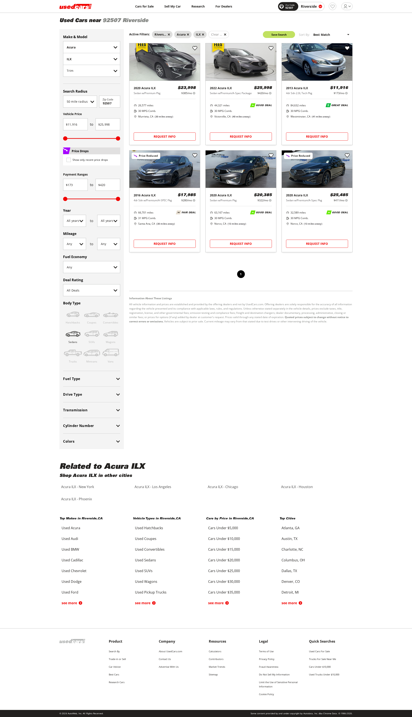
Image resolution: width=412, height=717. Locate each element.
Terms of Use (266, 651)
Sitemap (213, 674)
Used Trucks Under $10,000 (324, 674)
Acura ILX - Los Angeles (153, 486)
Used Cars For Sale (319, 651)
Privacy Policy (266, 659)
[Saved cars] (332, 6)
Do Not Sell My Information (274, 674)
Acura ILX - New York (77, 486)
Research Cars (116, 682)
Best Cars (114, 674)
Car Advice (115, 666)
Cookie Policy (266, 694)
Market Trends (217, 666)
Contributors (216, 659)
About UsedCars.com (170, 651)
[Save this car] (195, 48)
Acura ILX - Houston (297, 486)
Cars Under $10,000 (320, 666)
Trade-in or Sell (117, 659)
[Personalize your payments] (194, 93)
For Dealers (223, 6)
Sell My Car (172, 6)
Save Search (279, 34)
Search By (114, 651)
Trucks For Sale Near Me (322, 659)
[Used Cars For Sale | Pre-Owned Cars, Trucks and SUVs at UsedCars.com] (75, 6)
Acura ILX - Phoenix (76, 499)
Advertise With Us (169, 666)
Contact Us (165, 659)
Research (198, 6)
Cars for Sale (144, 6)
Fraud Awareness (268, 666)
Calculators (215, 651)
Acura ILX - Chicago (223, 486)
